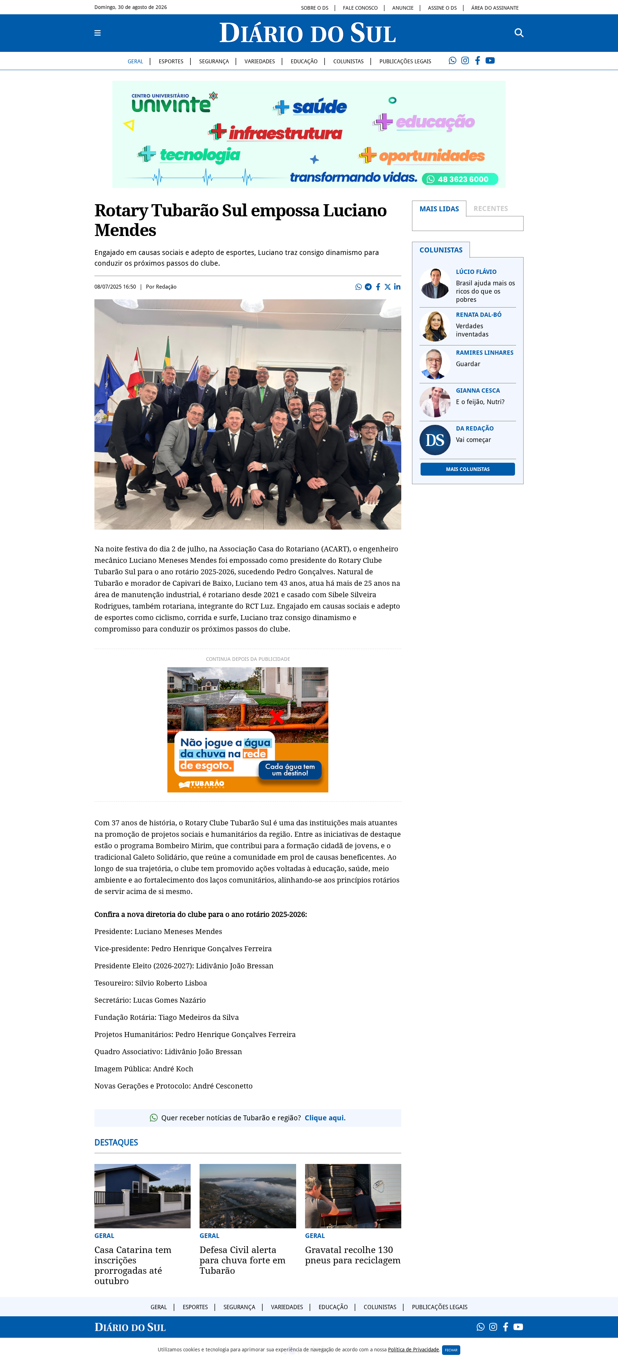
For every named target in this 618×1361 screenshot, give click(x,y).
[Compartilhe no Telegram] (368, 286)
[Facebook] (477, 60)
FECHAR (451, 1350)
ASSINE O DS (442, 8)
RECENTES (491, 208)
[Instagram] (465, 60)
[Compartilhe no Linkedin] (397, 286)
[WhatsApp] (452, 60)
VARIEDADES (260, 61)
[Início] (308, 40)
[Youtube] (490, 60)
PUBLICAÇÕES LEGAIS (405, 61)
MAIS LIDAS (439, 209)
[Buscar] (519, 33)
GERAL (135, 61)
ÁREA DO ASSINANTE (495, 8)
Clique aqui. (325, 1118)
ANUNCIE (402, 8)
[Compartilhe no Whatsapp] (359, 286)
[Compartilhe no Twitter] (388, 286)
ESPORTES (171, 61)
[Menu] (97, 33)
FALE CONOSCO (360, 8)
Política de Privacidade (413, 1349)
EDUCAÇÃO (304, 61)
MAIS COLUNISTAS (468, 469)
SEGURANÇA (214, 61)
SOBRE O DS (314, 8)
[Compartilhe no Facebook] (378, 286)
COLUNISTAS (348, 61)
